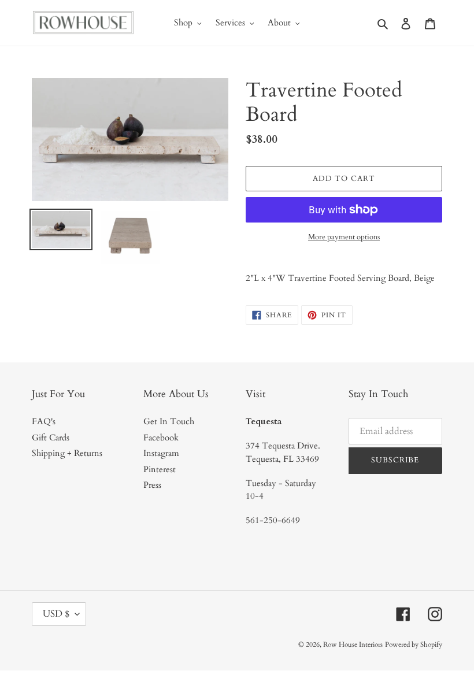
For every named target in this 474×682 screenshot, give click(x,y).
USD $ (56, 613)
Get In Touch (168, 421)
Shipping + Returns (67, 453)
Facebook (161, 437)
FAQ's (43, 421)
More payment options (344, 237)
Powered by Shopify (413, 644)
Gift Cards (50, 437)
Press (152, 485)
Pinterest (159, 469)
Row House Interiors (353, 644)
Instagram (161, 453)
